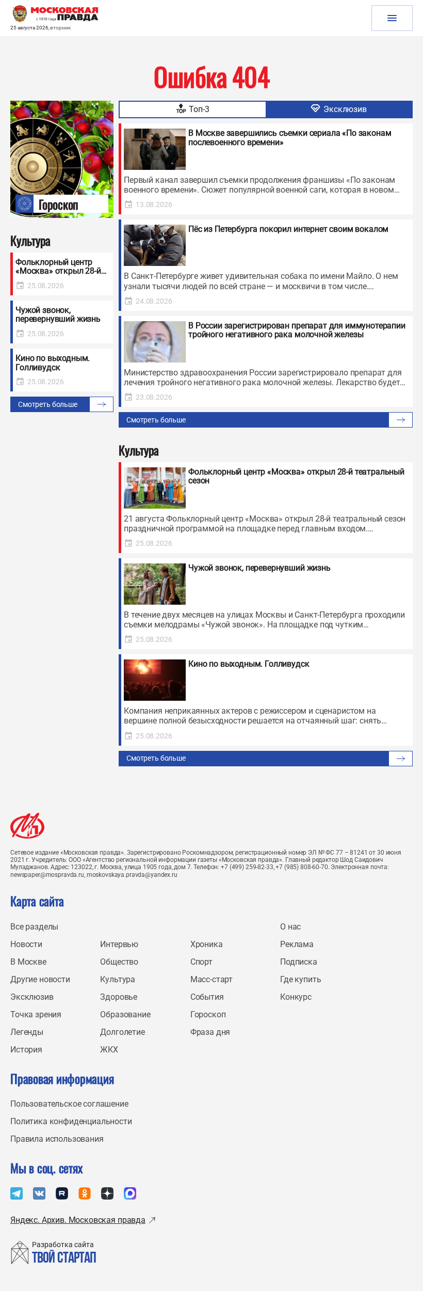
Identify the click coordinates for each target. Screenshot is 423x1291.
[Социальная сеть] (16, 1193)
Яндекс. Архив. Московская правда (77, 1220)
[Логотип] (27, 826)
